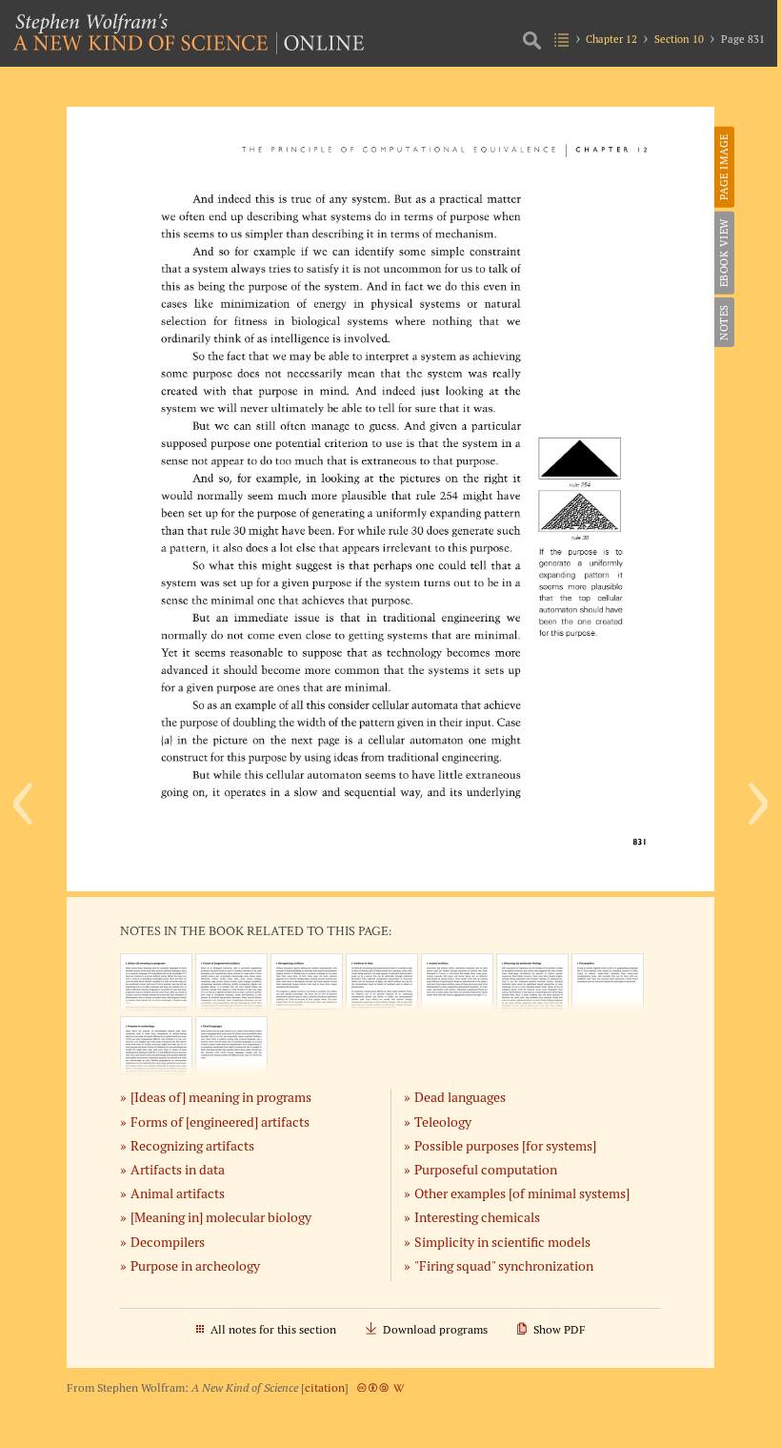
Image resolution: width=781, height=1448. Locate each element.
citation (325, 1387)
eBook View (724, 252)
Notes (724, 322)
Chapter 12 (611, 39)
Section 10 (679, 39)
